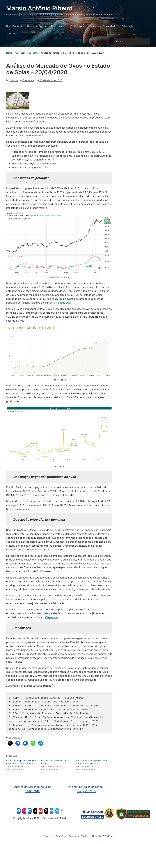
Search (146, 41)
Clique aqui (64, 302)
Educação (76, 26)
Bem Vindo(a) (14, 26)
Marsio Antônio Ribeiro (39, 8)
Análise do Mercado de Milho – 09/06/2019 (32, 789)
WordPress (61, 836)
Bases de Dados (36, 26)
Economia (57, 26)
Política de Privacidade (103, 26)
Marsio (14, 80)
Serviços (11, 33)
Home (9, 52)
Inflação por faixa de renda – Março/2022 (86, 789)
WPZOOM (107, 836)
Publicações (128, 26)
